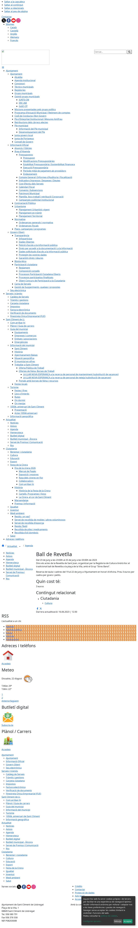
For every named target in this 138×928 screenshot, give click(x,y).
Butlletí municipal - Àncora (19, 569)
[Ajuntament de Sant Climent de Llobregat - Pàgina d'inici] (25, 57)
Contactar (7, 16)
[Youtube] (13, 20)
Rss (7, 578)
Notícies (10, 552)
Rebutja (117, 921)
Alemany (14, 37)
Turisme (10, 813)
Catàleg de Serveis (15, 774)
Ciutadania (7, 851)
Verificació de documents (19, 790)
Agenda (29, 545)
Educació (10, 861)
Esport (9, 864)
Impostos (11, 783)
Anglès (13, 33)
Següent (14, 700)
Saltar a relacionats (14, 8)
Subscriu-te (7, 725)
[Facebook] (8, 20)
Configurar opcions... (92, 921)
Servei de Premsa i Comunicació (22, 845)
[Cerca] (129, 52)
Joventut (10, 874)
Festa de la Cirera (14, 867)
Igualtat (10, 871)
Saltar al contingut (13, 4)
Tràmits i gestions (15, 777)
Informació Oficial (15, 761)
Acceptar (128, 921)
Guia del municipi (15, 806)
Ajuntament (8, 754)
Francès (14, 40)
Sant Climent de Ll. (11, 796)
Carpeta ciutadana (15, 780)
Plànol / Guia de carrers (18, 803)
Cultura (9, 858)
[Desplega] (20, 546)
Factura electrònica (15, 787)
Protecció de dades (84, 892)
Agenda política (14, 629)
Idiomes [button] (10, 24)
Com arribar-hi (13, 800)
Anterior (6, 700)
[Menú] (3, 67)
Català (13, 27)
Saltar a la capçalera (14, 1)
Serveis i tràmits (10, 771)
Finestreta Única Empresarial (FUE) (23, 793)
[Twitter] (4, 20)
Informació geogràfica (17, 819)
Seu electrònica (14, 767)
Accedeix (6, 663)
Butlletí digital (13, 565)
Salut (8, 880)
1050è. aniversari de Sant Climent (23, 816)
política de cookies (109, 916)
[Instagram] (18, 20)
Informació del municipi (18, 809)
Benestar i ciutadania (16, 855)
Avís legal (79, 895)
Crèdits (78, 886)
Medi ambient (13, 877)
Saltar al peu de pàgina (16, 11)
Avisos (9, 556)
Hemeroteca (12, 562)
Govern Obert (13, 764)
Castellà (14, 30)
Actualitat (12, 546)
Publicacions (12, 639)
